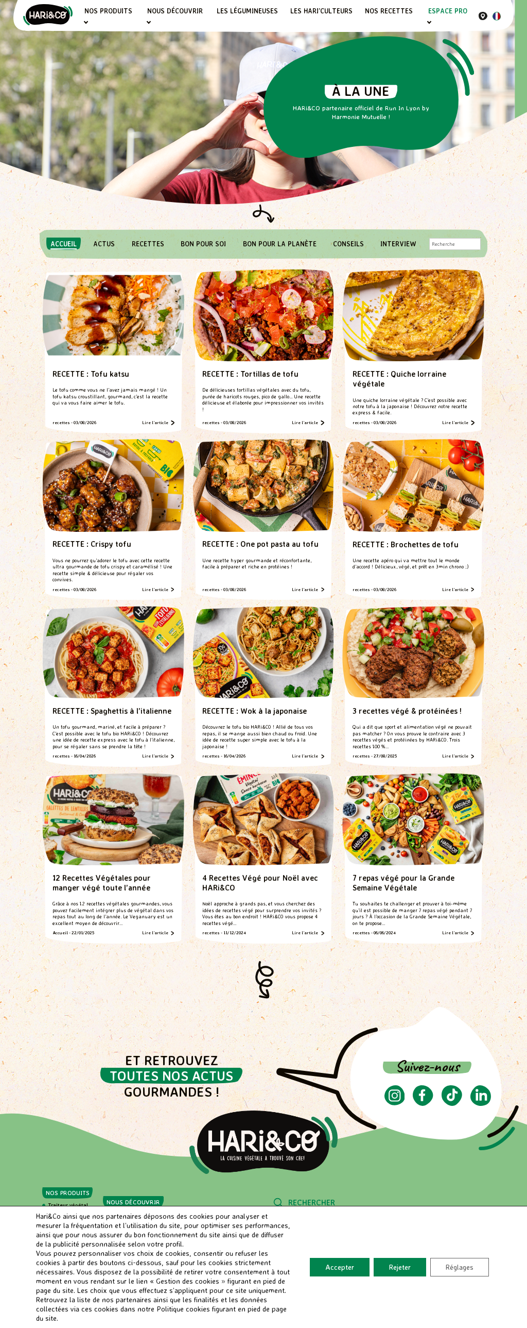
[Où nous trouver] (483, 16)
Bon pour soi (203, 244)
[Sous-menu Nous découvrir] (148, 22)
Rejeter (400, 1267)
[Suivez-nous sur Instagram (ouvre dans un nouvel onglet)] (394, 1102)
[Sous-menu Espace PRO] (429, 22)
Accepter (339, 1267)
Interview (398, 244)
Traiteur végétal (68, 1204)
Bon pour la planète (280, 244)
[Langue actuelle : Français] (497, 17)
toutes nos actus (171, 1076)
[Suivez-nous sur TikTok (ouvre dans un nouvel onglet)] (452, 1103)
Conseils (348, 244)
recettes (148, 244)
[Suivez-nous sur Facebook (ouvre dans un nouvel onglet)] (423, 1103)
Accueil (63, 244)
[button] (264, 981)
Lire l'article (155, 422)
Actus (104, 244)
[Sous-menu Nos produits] (85, 22)
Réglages (459, 1267)
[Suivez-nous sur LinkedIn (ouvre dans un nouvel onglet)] (480, 1103)
